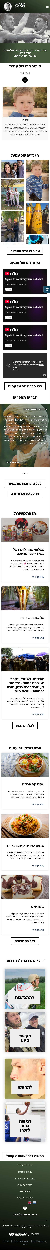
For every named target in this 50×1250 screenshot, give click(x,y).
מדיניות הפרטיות (40, 1241)
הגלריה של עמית (25, 1184)
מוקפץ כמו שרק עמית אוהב (25, 845)
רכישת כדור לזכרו (25, 1126)
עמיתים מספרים (25, 1172)
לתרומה (25, 1087)
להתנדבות (24, 997)
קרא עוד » (38, 576)
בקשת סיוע (25, 1038)
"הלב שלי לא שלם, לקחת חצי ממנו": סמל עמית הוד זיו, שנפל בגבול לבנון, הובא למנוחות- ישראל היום (25, 685)
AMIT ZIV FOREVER (20, 5)
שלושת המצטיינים (31, 618)
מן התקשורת (25, 1191)
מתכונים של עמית (25, 1197)
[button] (47, 6)
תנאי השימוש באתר (21, 1241)
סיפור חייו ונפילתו (25, 1165)
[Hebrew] (34, 1202)
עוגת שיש (37, 907)
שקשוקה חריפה (33, 784)
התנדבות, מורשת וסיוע (25, 1178)
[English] (29, 1202)
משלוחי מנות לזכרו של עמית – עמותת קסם (28, 552)
